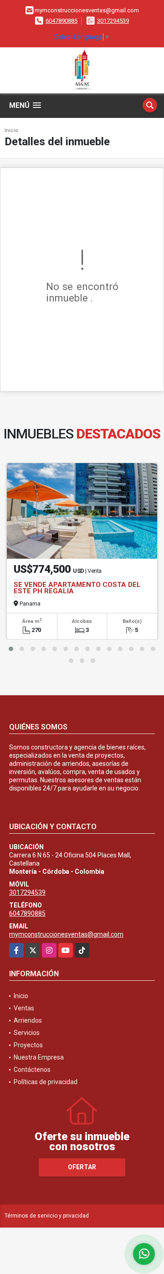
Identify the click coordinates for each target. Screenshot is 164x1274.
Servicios (27, 1032)
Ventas (24, 1008)
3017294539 (113, 20)
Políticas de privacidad (45, 1081)
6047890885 (61, 20)
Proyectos (28, 1045)
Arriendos (28, 1020)
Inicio (11, 130)
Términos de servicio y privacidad (47, 1216)
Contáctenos (32, 1069)
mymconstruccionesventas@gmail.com (66, 934)
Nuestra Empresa (39, 1057)
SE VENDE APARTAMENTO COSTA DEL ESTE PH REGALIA (77, 588)
